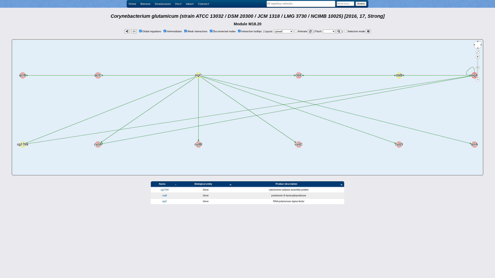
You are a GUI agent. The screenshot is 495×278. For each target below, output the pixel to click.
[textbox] (301, 3)
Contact (203, 3)
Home (132, 3)
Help (178, 3)
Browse (145, 3)
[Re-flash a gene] (338, 31)
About (190, 3)
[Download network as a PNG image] (127, 31)
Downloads (163, 3)
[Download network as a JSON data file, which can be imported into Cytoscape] (134, 31)
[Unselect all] (368, 31)
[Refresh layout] (310, 31)
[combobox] (301, 4)
